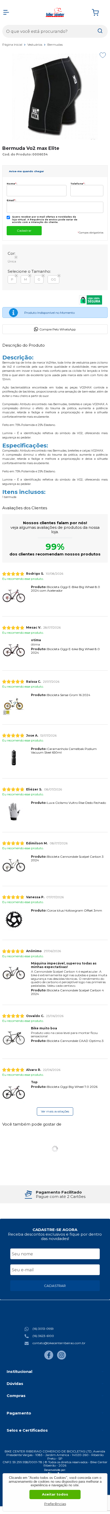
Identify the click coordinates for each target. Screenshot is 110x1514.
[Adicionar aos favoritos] (103, 55)
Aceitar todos (55, 1494)
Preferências (55, 1504)
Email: (11, 200)
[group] (55, 1194)
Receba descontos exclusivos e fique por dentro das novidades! (55, 1236)
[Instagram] (61, 1358)
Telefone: (77, 183)
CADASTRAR (55, 1286)
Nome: (12, 183)
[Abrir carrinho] (98, 12)
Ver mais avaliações (55, 1111)
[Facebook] (48, 1358)
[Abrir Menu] (6, 12)
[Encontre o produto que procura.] (100, 31)
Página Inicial (12, 44)
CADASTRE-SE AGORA (54, 1229)
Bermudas (55, 44)
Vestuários (35, 44)
